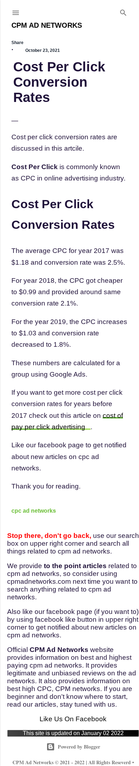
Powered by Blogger (79, 746)
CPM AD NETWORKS (46, 25)
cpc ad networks (33, 511)
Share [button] (17, 42)
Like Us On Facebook (73, 719)
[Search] (123, 11)
